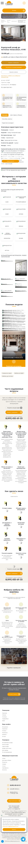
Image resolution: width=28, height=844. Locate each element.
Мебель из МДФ (18, 373)
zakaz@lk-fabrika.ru (14, 789)
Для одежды (5, 750)
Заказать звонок (13, 72)
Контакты (4, 769)
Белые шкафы (5, 744)
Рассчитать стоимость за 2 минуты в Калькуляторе (10, 76)
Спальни (4, 715)
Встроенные (5, 726)
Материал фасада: (6, 135)
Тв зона (4, 736)
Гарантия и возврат (8, 123)
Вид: (2, 140)
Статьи (3, 766)
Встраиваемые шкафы (7, 742)
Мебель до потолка (7, 376)
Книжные (4, 734)
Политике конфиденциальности (10, 826)
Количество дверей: (7, 143)
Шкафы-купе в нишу (6, 748)
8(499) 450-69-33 (24, 3)
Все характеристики (6, 87)
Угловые (4, 730)
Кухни (3, 720)
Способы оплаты (7, 119)
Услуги (3, 758)
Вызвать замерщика (14, 62)
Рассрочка (4, 762)
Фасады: (3, 145)
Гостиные (4, 716)
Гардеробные (5, 718)
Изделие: (4, 132)
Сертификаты (5, 767)
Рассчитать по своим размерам (14, 67)
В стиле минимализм (7, 752)
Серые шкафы (5, 746)
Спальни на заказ (6, 373)
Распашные (4, 732)
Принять (14, 829)
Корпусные (4, 728)
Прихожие (4, 713)
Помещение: (4, 130)
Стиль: (3, 137)
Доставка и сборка (16, 115)
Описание (5, 115)
